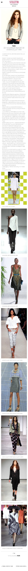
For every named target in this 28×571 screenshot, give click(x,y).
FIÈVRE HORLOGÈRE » (21, 566)
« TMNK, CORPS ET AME (7, 566)
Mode (14, 46)
